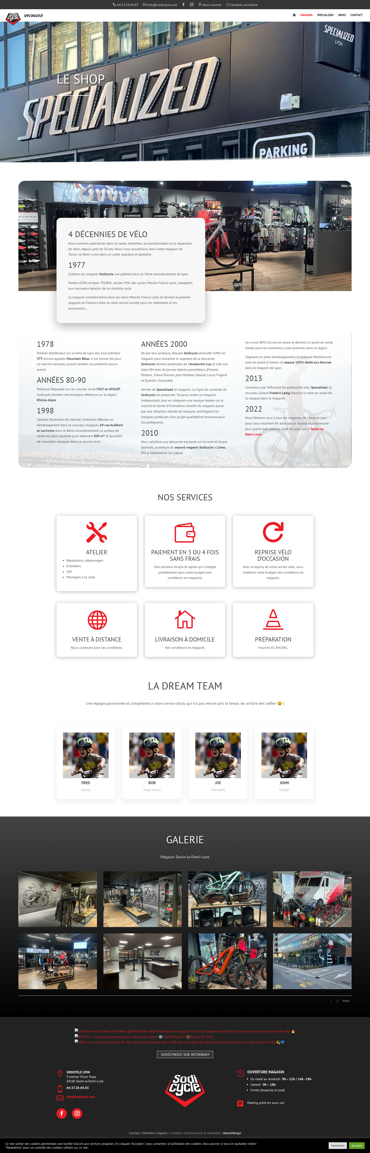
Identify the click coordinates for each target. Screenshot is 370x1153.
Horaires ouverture (242, 5)
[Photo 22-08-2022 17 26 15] (57, 926)
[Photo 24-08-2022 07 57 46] (142, 988)
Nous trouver (209, 5)
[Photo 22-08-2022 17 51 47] (227, 926)
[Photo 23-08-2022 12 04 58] (312, 926)
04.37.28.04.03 (125, 5)
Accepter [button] (357, 1145)
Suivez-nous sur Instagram (185, 1054)
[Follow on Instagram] (77, 1113)
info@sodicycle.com (160, 5)
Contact (357, 15)
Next (346, 1001)
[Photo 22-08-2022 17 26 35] (142, 926)
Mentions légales (155, 1133)
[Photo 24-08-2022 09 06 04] (312, 988)
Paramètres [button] (337, 1145)
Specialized (325, 15)
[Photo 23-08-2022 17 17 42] (57, 988)
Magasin (306, 15)
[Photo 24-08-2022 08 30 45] (227, 988)
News (342, 15)
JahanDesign (232, 1133)
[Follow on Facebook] (62, 1113)
